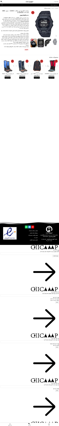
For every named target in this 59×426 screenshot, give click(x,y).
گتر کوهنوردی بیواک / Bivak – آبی (8, 74)
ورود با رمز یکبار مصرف (54, 343)
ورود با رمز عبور (56, 297)
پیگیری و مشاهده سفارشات (33, 230)
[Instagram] (32, 227)
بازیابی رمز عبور (56, 345)
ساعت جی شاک (47, 8)
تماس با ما (36, 237)
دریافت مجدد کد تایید (54, 300)
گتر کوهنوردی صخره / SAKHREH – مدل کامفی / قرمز (51, 74)
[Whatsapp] (26, 227)
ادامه (57, 302)
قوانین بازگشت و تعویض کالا (33, 235)
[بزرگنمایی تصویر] (56, 36)
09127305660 (45, 236)
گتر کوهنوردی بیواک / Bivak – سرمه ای (22, 74)
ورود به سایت (55, 255)
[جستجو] (2, 5)
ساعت (52, 8)
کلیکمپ (56, 8)
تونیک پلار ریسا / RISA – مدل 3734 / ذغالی (37, 74)
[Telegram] (29, 227)
